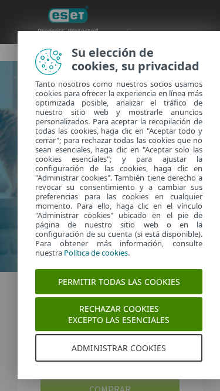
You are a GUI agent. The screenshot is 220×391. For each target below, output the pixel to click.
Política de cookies (96, 252)
